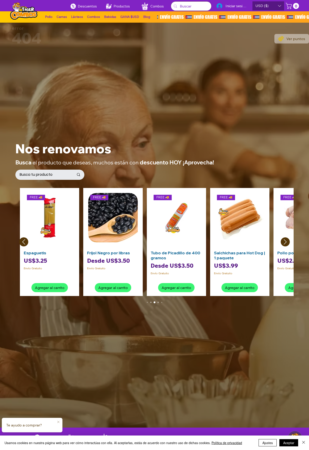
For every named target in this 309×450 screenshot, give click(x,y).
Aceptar (288, 442)
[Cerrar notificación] (58, 422)
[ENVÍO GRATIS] (233, 17)
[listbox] (268, 5)
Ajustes (267, 442)
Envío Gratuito (33, 268)
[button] (129, 17)
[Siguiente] (285, 241)
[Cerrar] (303, 442)
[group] (154, 242)
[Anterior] (23, 241)
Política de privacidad (227, 442)
